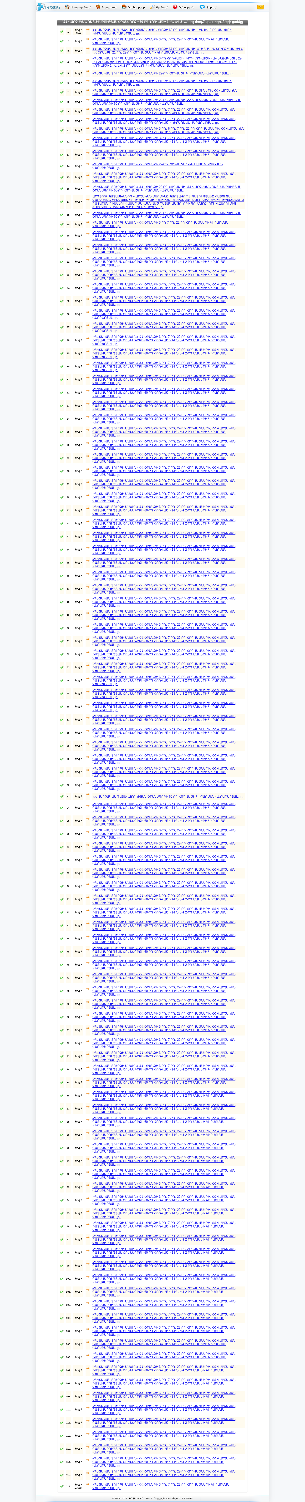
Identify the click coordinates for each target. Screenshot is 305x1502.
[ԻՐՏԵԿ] (48, 7)
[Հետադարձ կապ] (260, 6)
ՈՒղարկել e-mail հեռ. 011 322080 (173, 1498)
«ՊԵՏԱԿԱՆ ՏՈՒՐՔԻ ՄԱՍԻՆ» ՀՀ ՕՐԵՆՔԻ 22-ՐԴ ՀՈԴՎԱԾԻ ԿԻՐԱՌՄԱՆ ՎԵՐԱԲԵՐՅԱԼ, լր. (163, 73)
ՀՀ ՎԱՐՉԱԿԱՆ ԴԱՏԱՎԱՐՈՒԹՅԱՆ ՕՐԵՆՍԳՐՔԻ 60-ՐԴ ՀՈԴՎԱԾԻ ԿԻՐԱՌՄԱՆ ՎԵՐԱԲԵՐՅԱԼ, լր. (168, 796)
